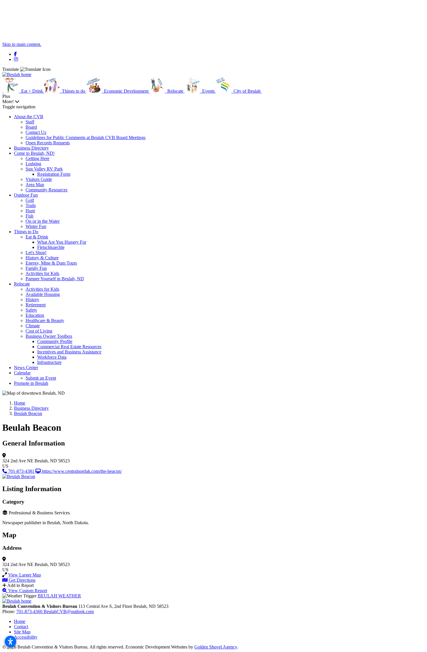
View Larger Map (24, 574)
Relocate (22, 283)
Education (35, 315)
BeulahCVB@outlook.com (69, 611)
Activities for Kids (42, 273)
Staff (30, 121)
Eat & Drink (37, 236)
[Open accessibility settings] (10, 641)
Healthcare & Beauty (45, 320)
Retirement (36, 304)
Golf (30, 200)
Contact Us (36, 132)
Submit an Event (41, 378)
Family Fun (36, 268)
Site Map (22, 631)
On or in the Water (43, 221)
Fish (29, 215)
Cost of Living (39, 330)
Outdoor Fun (26, 195)
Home (19, 621)
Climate (33, 325)
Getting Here (37, 158)
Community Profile (54, 341)
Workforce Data (52, 357)
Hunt (30, 210)
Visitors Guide (39, 179)
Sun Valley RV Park (44, 168)
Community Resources (46, 189)
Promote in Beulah (31, 383)
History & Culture (42, 257)
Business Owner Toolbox (49, 336)
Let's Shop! (36, 252)
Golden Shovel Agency (215, 646)
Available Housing (43, 294)
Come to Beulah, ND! (34, 153)
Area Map (35, 184)
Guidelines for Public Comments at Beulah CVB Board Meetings (86, 137)
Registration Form (53, 174)
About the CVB (28, 116)
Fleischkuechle (50, 247)
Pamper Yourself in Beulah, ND (55, 278)
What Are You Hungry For (61, 242)
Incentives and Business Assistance (69, 351)
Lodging (33, 163)
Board (31, 127)
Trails (31, 205)
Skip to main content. (21, 44)
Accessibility (25, 637)
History (32, 299)
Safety (31, 310)
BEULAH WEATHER (59, 595)
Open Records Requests (48, 142)
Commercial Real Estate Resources (69, 346)
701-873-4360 (30, 611)
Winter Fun (36, 226)
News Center (26, 367)
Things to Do (26, 231)
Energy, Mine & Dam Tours (51, 263)
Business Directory (31, 148)
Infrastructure (49, 362)
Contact (21, 626)
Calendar (22, 372)
